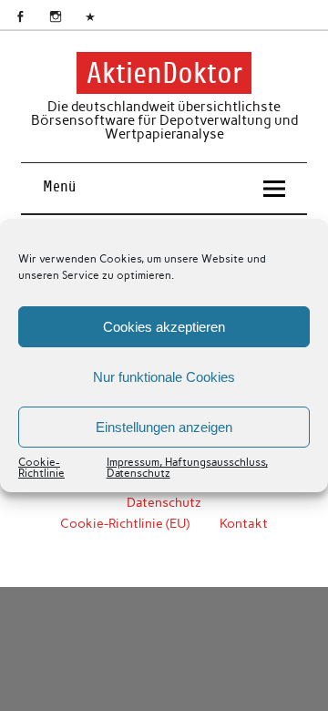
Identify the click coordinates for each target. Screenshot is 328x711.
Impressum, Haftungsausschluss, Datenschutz (187, 468)
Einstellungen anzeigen (164, 427)
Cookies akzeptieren (164, 327)
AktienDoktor (164, 73)
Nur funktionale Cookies (164, 377)
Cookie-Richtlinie (41, 468)
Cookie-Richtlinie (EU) (125, 523)
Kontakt (244, 523)
